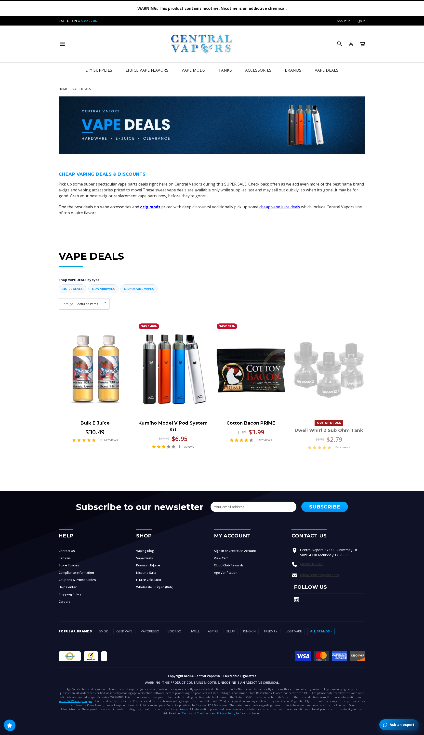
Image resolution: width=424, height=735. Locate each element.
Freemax (271, 631)
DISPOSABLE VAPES (139, 288)
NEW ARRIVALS (103, 288)
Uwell (194, 631)
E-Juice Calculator (148, 579)
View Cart (221, 558)
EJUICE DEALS (72, 288)
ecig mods (150, 207)
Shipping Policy (70, 594)
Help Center (68, 587)
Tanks (225, 70)
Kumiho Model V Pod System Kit (173, 426)
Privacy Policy (226, 713)
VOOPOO (174, 631)
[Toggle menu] (62, 44)
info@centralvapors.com (319, 575)
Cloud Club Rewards (229, 565)
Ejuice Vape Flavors (147, 70)
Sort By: (67, 304)
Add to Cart (251, 373)
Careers (64, 601)
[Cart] (362, 44)
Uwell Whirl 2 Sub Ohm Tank (329, 430)
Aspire (213, 631)
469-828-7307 (87, 21)
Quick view (95, 369)
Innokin (249, 631)
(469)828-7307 (311, 563)
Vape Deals (327, 70)
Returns (65, 558)
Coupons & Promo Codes (77, 579)
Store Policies (69, 565)
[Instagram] (296, 599)
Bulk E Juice (95, 423)
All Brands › (321, 631)
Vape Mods (193, 70)
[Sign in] (351, 44)
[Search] (339, 44)
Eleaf (230, 631)
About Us (343, 21)
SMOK (103, 631)
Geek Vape (124, 631)
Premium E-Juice (148, 565)
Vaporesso (150, 631)
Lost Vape (294, 631)
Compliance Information (76, 572)
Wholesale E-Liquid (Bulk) (154, 587)
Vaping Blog (145, 550)
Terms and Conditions (196, 713)
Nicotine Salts (146, 572)
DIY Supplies (99, 70)
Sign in (360, 21)
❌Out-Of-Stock (329, 369)
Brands (293, 70)
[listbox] (92, 303)
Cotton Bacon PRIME (251, 423)
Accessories (258, 70)
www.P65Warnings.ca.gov (75, 701)
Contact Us (67, 550)
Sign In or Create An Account (235, 550)
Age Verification (226, 572)
